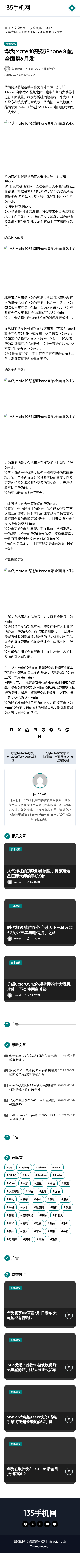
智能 (11, 1215)
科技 (52, 1223)
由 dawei (17, 68)
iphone (42, 1167)
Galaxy (25, 1167)
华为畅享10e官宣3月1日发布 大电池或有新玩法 (33, 1058)
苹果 (38, 1231)
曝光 (44, 1215)
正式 (11, 1223)
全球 (44, 1191)
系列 (65, 1223)
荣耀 (52, 1231)
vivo (12, 1183)
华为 (11, 1199)
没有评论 (49, 68)
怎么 (65, 1199)
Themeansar (38, 1546)
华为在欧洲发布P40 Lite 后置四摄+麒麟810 (32, 1102)
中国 (52, 1183)
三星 (39, 1183)
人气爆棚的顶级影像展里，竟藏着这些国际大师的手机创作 (38, 873)
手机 (11, 1207)
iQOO (57, 1167)
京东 (66, 1183)
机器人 (59, 1215)
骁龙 (27, 1239)
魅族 (54, 1239)
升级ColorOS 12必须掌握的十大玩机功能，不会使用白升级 (38, 986)
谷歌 (65, 1231)
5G (10, 1167)
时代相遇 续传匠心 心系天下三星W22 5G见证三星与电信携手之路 (40, 930)
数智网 (40, 1207)
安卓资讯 (11, 43)
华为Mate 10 (28, 75)
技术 (25, 1207)
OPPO (12, 1175)
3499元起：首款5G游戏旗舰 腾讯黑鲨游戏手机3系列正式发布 (33, 1072)
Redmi (59, 1175)
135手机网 (17, 7)
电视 (38, 1223)
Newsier (54, 1541)
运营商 (13, 1239)
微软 (52, 1199)
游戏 (25, 1223)
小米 (38, 1199)
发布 (25, 1199)
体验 (30, 1191)
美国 (11, 1231)
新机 (54, 1207)
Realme (42, 1175)
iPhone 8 (13, 75)
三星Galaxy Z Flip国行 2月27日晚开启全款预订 (32, 1117)
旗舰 (68, 1207)
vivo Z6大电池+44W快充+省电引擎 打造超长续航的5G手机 (32, 1087)
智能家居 (28, 1215)
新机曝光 (15, 1287)
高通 (41, 1239)
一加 (25, 1183)
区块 (57, 1191)
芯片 (25, 1231)
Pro (27, 1175)
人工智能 (14, 1191)
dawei (42, 794)
